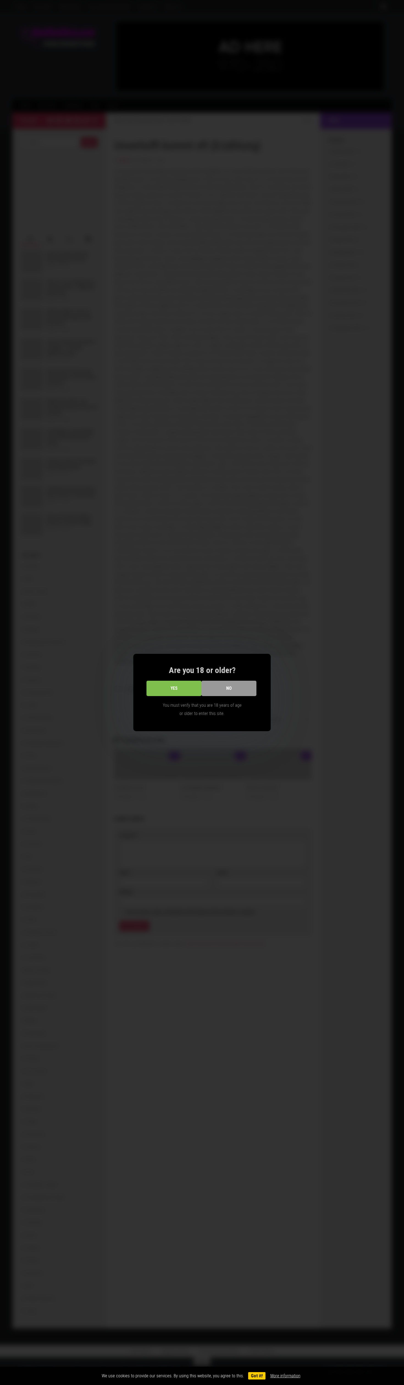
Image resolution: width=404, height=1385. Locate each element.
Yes (174, 688)
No (229, 688)
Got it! (257, 1375)
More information (285, 1375)
